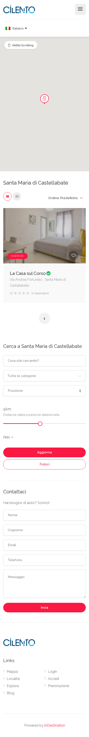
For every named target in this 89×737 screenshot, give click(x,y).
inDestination (54, 725)
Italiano (18, 28)
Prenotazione (58, 686)
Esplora (13, 686)
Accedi (53, 679)
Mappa (12, 671)
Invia (44, 608)
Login (52, 671)
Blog (10, 693)
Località (13, 679)
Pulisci (44, 464)
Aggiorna (44, 452)
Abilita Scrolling (22, 45)
